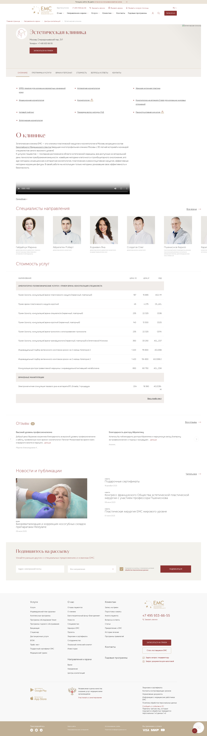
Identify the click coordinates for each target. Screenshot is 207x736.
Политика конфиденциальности (115, 729)
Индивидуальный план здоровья (42, 612)
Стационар (34, 632)
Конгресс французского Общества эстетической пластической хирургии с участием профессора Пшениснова (147, 496)
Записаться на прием (43, 50)
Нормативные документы (152, 694)
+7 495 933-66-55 (79, 8)
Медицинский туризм (38, 653)
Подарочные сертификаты (122, 481)
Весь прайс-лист (154, 398)
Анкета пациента (111, 616)
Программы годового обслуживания (44, 624)
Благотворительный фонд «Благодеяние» (84, 616)
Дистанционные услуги (39, 636)
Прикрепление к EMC (113, 628)
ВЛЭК (32, 641)
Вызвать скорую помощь (138, 8)
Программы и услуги (41, 72)
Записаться (170, 13)
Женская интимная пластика (148, 88)
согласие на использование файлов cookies (108, 2)
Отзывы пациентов (75, 607)
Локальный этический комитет (80, 645)
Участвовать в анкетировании (90, 698)
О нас (59, 13)
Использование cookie (112, 726)
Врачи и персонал (64, 72)
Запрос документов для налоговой (160, 661)
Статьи (107, 624)
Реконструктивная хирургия (148, 112)
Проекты (71, 632)
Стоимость (81, 72)
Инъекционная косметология (31, 100)
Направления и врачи (76, 13)
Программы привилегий (114, 636)
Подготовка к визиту (113, 612)
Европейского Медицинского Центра (33, 147)
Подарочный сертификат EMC (42, 649)
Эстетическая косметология (31, 120)
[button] (127, 2)
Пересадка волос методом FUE (90, 112)
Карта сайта (72, 726)
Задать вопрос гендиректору (157, 658)
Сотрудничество (74, 641)
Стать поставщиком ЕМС (157, 650)
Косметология (83, 100)
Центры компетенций (76, 673)
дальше (47, 442)
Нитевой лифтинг (26, 112)
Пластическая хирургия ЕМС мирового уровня (136, 511)
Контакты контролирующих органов (156, 691)
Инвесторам (73, 649)
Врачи (70, 665)
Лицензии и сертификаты (77, 636)
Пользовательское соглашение (78, 729)
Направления (73, 669)
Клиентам (107, 13)
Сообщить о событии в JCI (153, 706)
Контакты (120, 13)
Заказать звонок (98, 8)
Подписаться (175, 569)
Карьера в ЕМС (73, 628)
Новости (71, 620)
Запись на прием (111, 607)
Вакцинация (34, 628)
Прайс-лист (34, 645)
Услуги (94, 13)
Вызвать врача (115, 8)
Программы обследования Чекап (43, 620)
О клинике (72, 612)
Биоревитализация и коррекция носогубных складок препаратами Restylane (51, 525)
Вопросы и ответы (99, 72)
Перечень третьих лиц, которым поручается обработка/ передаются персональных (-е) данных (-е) (156, 711)
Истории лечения (112, 632)
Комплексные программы (40, 616)
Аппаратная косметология (88, 88)
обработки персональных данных (136, 570)
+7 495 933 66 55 (45, 43)
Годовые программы (137, 13)
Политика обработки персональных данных (159, 703)
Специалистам (73, 624)
